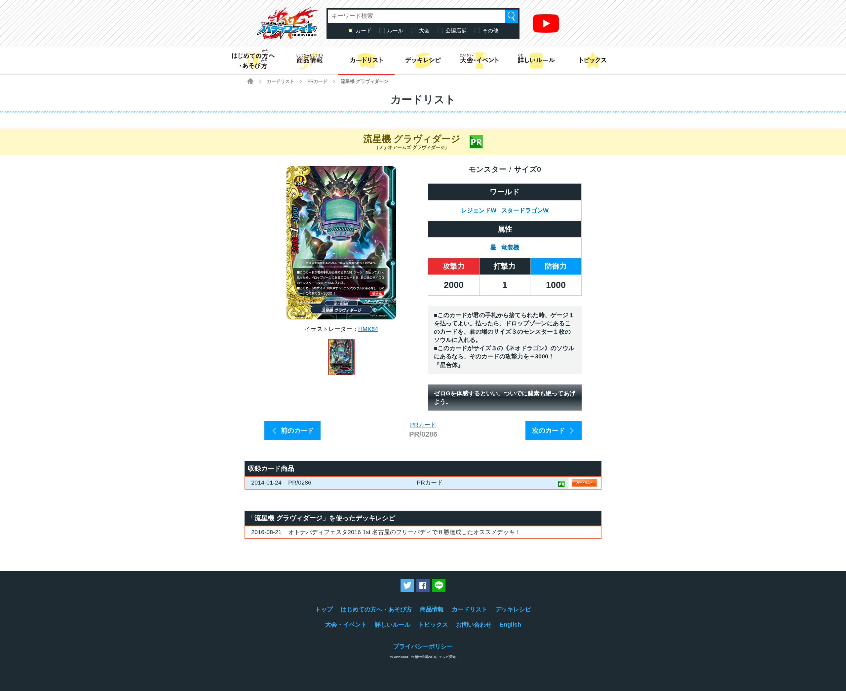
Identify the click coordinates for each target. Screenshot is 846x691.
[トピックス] (593, 60)
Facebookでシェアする (423, 585)
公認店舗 (456, 30)
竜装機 (510, 247)
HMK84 (368, 329)
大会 (424, 30)
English (510, 624)
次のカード (548, 430)
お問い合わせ (474, 624)
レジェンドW (478, 210)
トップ (324, 609)
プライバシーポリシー (423, 646)
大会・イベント (346, 624)
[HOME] (250, 81)
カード (363, 30)
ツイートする (407, 585)
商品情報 (432, 609)
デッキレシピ (513, 609)
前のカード (297, 430)
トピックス (433, 624)
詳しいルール (392, 624)
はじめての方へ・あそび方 (376, 609)
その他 (490, 30)
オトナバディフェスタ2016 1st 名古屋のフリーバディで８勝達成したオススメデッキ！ (404, 532)
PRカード (317, 81)
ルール (395, 30)
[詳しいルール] (536, 60)
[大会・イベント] (479, 60)
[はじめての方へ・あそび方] (253, 60)
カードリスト (280, 81)
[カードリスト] (366, 60)
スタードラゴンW (525, 210)
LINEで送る (438, 585)
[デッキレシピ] (423, 60)
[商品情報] (309, 60)
